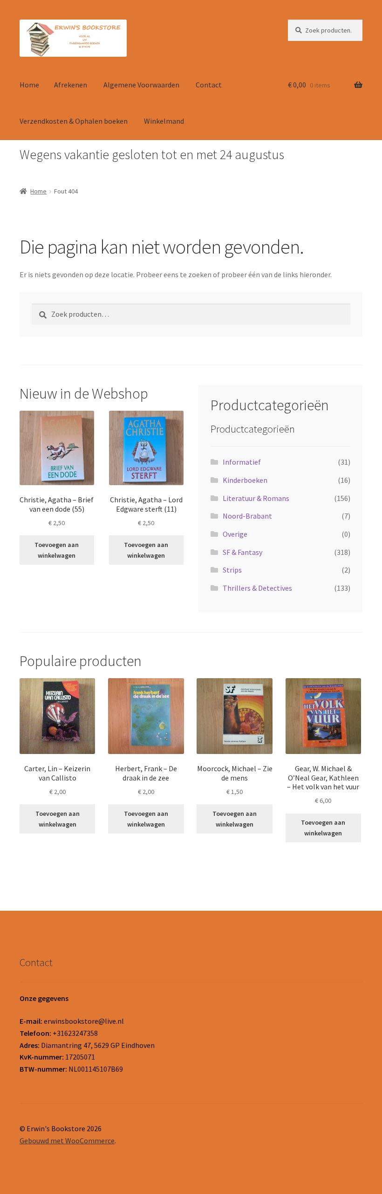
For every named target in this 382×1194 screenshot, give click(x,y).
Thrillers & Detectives (257, 588)
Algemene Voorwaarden (141, 84)
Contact (209, 84)
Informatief (242, 462)
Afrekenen (70, 84)
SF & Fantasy (242, 552)
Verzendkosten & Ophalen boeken (74, 121)
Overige (235, 534)
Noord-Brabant (247, 515)
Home (29, 84)
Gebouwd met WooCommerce (67, 1140)
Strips (232, 569)
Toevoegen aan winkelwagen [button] (56, 550)
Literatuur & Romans (256, 498)
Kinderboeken (245, 480)
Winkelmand (164, 121)
